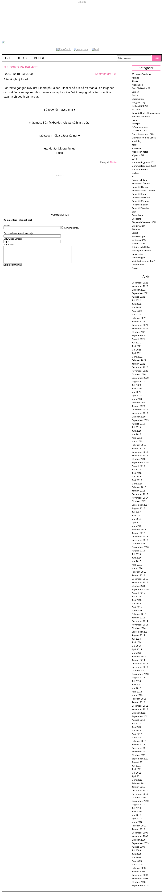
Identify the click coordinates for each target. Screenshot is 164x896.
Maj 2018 (136, 476)
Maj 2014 (136, 646)
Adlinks (135, 77)
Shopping (136, 218)
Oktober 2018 (139, 459)
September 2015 (140, 589)
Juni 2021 (137, 346)
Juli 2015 (136, 596)
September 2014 (140, 631)
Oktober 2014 (139, 628)
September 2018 (140, 462)
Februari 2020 (139, 402)
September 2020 (140, 378)
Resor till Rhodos (140, 201)
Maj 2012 (136, 730)
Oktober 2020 (139, 374)
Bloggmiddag (138, 102)
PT (133, 176)
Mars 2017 (137, 526)
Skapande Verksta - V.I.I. (144, 222)
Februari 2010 (139, 825)
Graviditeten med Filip (143, 134)
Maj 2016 (136, 561)
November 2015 (140, 582)
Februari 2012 (139, 741)
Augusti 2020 (138, 381)
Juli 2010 (136, 808)
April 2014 (137, 649)
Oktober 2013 (139, 670)
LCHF (135, 159)
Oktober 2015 (139, 586)
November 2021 (140, 328)
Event (134, 120)
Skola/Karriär (138, 226)
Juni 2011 (136, 769)
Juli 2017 (136, 512)
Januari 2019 (138, 448)
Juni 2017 (137, 515)
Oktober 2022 (139, 289)
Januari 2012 (138, 744)
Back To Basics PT (141, 88)
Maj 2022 (136, 307)
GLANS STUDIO (140, 130)
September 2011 (140, 758)
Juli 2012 (136, 723)
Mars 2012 (137, 737)
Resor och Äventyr (141, 183)
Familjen (136, 123)
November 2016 (140, 540)
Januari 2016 (138, 575)
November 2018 (140, 455)
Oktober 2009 (139, 839)
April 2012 (137, 734)
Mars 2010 (137, 822)
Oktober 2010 (139, 797)
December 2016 (140, 536)
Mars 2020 (137, 399)
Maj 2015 (136, 603)
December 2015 (140, 579)
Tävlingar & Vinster (141, 250)
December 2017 (140, 494)
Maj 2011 (136, 772)
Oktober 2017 (139, 501)
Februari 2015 (139, 614)
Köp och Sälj (138, 155)
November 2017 (140, 497)
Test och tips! (138, 243)
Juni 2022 (137, 304)
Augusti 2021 (138, 339)
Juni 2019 (137, 430)
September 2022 (140, 293)
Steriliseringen (139, 236)
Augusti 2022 (138, 297)
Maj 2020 (136, 392)
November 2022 (140, 286)
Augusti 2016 (138, 550)
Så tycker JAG (139, 240)
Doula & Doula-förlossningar (146, 113)
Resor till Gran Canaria (143, 190)
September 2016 (140, 547)
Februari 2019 (139, 445)
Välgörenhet (138, 264)
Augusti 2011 (138, 762)
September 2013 (140, 674)
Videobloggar (138, 257)
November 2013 (140, 667)
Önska (135, 268)
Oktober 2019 (139, 416)
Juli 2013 (136, 681)
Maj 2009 (136, 857)
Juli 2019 (136, 427)
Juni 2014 (137, 642)
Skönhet (136, 229)
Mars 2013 (137, 695)
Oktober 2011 (138, 755)
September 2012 (140, 716)
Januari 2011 (138, 787)
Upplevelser (138, 254)
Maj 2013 (136, 688)
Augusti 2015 (138, 593)
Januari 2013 (138, 702)
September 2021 (140, 335)
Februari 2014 (139, 656)
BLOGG (39, 58)
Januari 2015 (138, 617)
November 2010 (140, 794)
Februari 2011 (139, 783)
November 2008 (140, 878)
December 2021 (140, 325)
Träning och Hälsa (141, 247)
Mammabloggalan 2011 (144, 162)
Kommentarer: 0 (105, 73)
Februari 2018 (139, 487)
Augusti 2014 (138, 635)
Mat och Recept (140, 169)
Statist (135, 233)
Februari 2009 (139, 868)
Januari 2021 (138, 364)
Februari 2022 (139, 318)
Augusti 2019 (138, 423)
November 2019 (140, 413)
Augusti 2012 (138, 720)
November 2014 (140, 624)
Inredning (136, 141)
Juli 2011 (136, 765)
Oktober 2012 (139, 713)
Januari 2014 (138, 660)
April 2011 (137, 776)
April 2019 (137, 438)
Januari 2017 (138, 533)
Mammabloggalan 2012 (144, 166)
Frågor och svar (140, 127)
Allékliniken (137, 84)
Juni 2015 (137, 600)
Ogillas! (135, 173)
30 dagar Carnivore (141, 74)
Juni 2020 (137, 388)
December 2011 (140, 748)
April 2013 (137, 691)
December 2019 (140, 409)
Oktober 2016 (139, 543)
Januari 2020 (138, 406)
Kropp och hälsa (140, 151)
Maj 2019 (136, 434)
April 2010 (137, 818)
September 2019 (140, 420)
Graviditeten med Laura (144, 137)
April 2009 (137, 861)
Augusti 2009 (138, 847)
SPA (134, 211)
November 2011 (140, 751)
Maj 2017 (136, 519)
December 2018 (140, 452)
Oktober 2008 (139, 882)
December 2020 (140, 367)
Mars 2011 (137, 780)
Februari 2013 (139, 698)
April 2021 (137, 353)
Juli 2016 (136, 554)
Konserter (137, 148)
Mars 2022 (137, 314)
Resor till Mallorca (141, 197)
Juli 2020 (136, 385)
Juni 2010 (137, 811)
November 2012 (140, 709)
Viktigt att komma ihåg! (143, 261)
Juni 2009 (137, 854)
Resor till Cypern (140, 187)
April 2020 (137, 395)
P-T (7, 58)
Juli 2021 (136, 342)
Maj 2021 (136, 349)
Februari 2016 (139, 572)
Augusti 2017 (138, 508)
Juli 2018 (136, 469)
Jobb (134, 144)
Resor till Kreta (139, 194)
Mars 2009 (137, 864)
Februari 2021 (139, 360)
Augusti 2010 (138, 804)
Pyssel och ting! (140, 180)
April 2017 (137, 522)
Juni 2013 (137, 684)
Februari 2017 (139, 529)
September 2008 (140, 885)
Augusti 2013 (138, 677)
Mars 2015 (137, 610)
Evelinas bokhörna (141, 116)
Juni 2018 (137, 473)
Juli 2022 (136, 300)
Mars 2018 (137, 483)
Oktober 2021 (139, 332)
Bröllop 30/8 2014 (141, 106)
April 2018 (137, 480)
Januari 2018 (138, 490)
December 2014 (140, 621)
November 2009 (140, 836)
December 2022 (140, 282)
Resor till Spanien (140, 208)
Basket (135, 95)
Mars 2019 (137, 441)
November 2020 (140, 371)
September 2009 (140, 843)
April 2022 (137, 311)
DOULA (22, 58)
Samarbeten (138, 215)
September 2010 (140, 801)
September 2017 (140, 505)
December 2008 (140, 875)
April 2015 (137, 607)
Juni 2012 (137, 727)
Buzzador (136, 109)
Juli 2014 (136, 639)
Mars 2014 (137, 653)
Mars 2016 (137, 568)
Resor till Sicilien (140, 204)
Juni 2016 (137, 557)
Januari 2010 (138, 829)
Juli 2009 (136, 850)
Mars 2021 (137, 356)
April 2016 (137, 564)
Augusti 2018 (138, 466)
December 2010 (140, 790)
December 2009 (140, 832)
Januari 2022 (138, 321)
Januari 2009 (138, 871)
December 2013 (140, 663)
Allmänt (113, 162)
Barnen (135, 92)
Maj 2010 (136, 815)
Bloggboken (138, 99)
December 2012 (140, 705)
